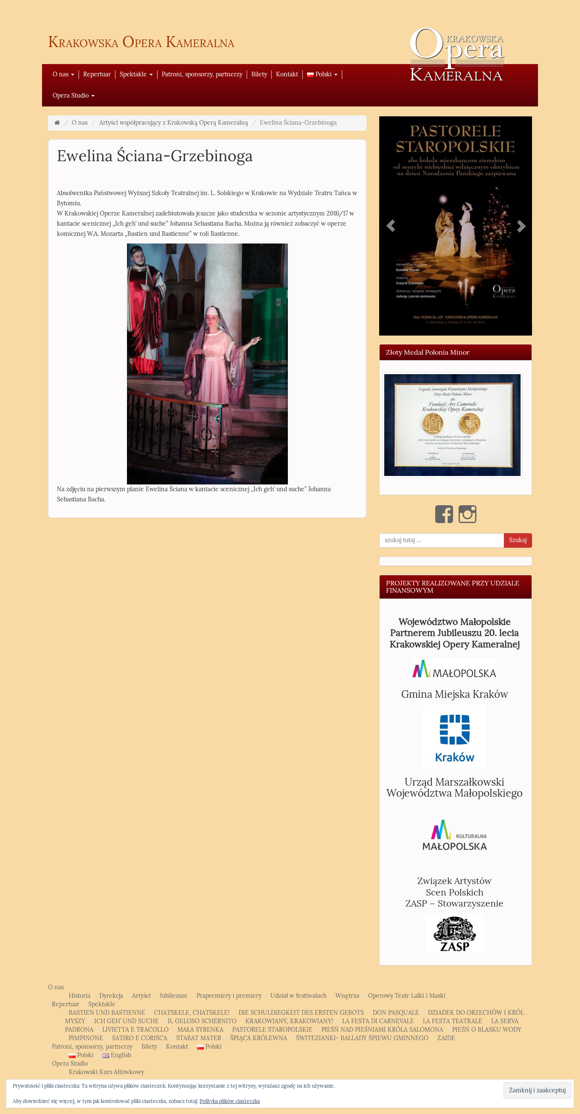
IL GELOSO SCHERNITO (202, 1020)
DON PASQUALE (396, 1011)
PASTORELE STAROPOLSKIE (272, 1028)
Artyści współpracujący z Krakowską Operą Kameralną (173, 122)
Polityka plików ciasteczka (230, 1101)
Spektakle (134, 74)
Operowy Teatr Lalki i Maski (406, 994)
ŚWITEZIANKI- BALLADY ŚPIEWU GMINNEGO (362, 1037)
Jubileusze (174, 994)
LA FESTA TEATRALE (452, 1020)
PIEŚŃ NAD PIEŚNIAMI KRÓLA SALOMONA (382, 1028)
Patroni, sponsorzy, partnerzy (202, 74)
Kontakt (287, 74)
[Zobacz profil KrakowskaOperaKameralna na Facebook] (444, 513)
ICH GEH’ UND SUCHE (126, 1020)
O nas (61, 74)
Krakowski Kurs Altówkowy (106, 1071)
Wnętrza (347, 994)
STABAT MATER (198, 1037)
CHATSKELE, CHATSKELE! (192, 1011)
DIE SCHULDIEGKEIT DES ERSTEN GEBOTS (301, 1011)
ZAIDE (446, 1037)
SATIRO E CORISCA (139, 1037)
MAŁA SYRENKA (200, 1028)
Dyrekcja (111, 994)
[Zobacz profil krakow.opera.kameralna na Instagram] (467, 513)
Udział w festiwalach (298, 994)
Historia (79, 994)
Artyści (141, 994)
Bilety (259, 74)
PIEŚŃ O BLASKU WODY (486, 1028)
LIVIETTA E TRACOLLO (135, 1028)
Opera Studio (71, 95)
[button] (452, 423)
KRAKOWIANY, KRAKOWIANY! (289, 1020)
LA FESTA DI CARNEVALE (378, 1020)
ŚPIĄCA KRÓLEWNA (258, 1037)
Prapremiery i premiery (229, 994)
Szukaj (518, 539)
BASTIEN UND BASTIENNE (107, 1011)
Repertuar (97, 74)
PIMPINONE (86, 1037)
